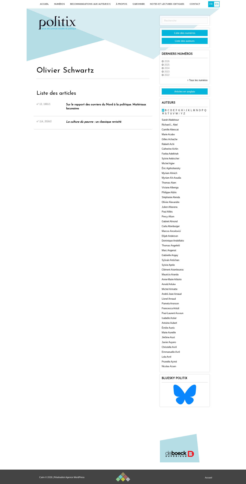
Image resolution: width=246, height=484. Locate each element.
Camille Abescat (170, 129)
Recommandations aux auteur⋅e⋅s (90, 4)
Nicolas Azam (169, 366)
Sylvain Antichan (170, 260)
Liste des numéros (184, 33)
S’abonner (139, 4)
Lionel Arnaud (169, 298)
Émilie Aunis (168, 327)
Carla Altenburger (171, 226)
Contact (195, 4)
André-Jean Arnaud (172, 294)
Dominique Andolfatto (173, 240)
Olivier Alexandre (170, 202)
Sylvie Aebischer (170, 158)
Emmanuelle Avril (171, 352)
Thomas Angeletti (171, 245)
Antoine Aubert (169, 323)
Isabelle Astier (169, 318)
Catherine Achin (170, 148)
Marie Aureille (169, 332)
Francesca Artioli (170, 308)
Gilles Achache (169, 139)
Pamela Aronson (170, 303)
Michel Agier (168, 163)
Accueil (44, 4)
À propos (121, 4)
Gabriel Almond (170, 221)
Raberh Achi (168, 144)
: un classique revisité (93, 121)
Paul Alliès (167, 211)
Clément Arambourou (173, 269)
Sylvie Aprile (168, 265)
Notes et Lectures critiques (167, 4)
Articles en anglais (184, 91)
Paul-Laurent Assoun (172, 313)
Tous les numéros (198, 80)
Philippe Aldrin (169, 192)
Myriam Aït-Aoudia (171, 177)
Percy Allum (168, 216)
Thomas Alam (169, 182)
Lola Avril (166, 356)
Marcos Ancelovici (171, 231)
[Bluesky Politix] (184, 394)
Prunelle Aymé (169, 361)
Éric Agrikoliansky (171, 168)
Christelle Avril (169, 347)
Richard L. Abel (170, 124)
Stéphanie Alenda (171, 197)
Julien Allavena (169, 207)
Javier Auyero (169, 342)
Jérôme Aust (168, 337)
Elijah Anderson (170, 236)
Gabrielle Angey (170, 255)
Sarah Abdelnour (170, 119)
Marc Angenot (169, 250)
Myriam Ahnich (169, 173)
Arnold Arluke (169, 284)
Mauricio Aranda (170, 274)
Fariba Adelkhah (170, 153)
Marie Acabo (168, 134)
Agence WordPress (75, 477)
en (216, 4)
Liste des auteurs (184, 40)
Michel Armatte (169, 289)
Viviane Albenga (170, 187)
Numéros (59, 4)
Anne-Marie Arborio (172, 279)
